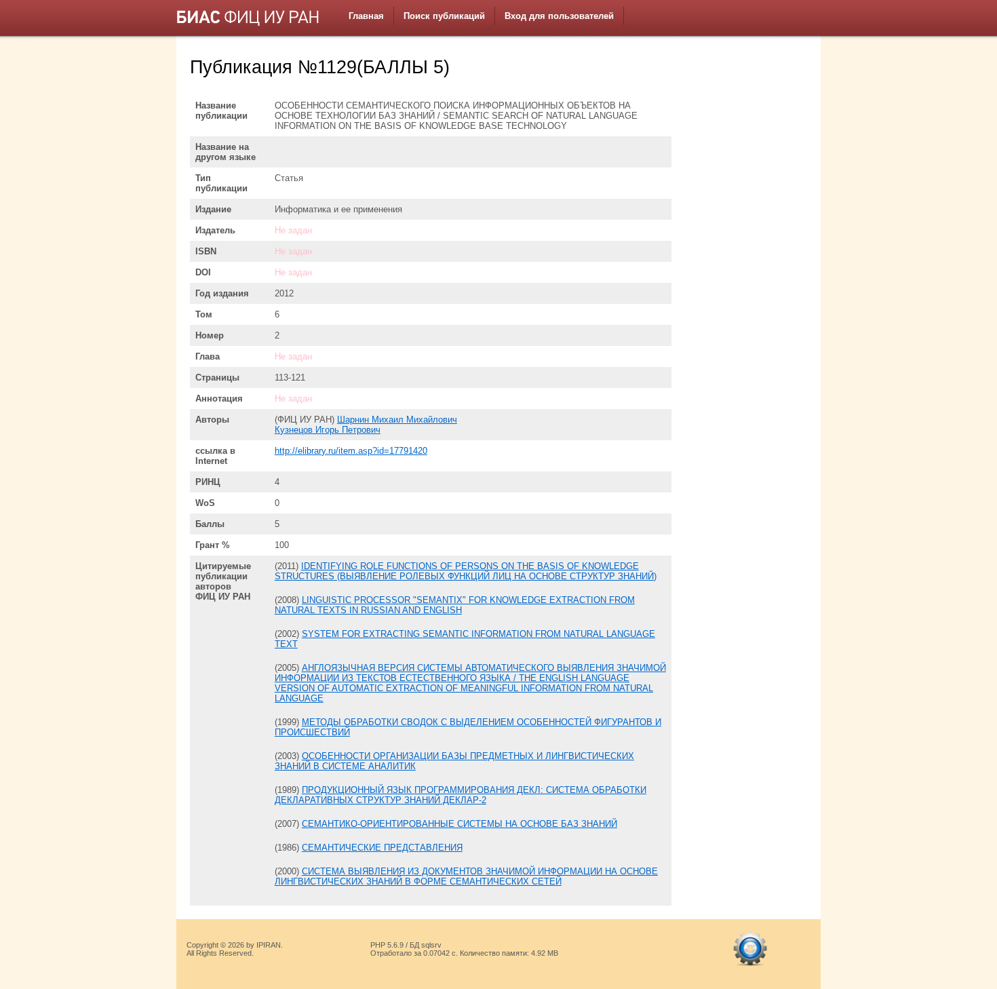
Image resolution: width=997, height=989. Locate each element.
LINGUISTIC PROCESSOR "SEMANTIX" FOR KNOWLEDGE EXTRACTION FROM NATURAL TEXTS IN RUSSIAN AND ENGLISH (455, 605)
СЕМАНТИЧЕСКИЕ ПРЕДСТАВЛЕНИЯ (382, 847)
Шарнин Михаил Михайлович (397, 419)
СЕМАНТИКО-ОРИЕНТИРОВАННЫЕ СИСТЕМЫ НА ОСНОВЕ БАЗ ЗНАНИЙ (459, 824)
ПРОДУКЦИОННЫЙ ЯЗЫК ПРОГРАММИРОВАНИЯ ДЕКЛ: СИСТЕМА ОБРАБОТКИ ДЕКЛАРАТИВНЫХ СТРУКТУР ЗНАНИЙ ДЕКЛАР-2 (460, 795)
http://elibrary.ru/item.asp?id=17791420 (351, 451)
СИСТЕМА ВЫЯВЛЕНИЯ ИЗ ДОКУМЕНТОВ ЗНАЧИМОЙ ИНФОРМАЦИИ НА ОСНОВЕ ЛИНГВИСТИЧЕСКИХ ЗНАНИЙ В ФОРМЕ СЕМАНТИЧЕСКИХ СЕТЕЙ (466, 876)
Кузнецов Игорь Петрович (327, 430)
